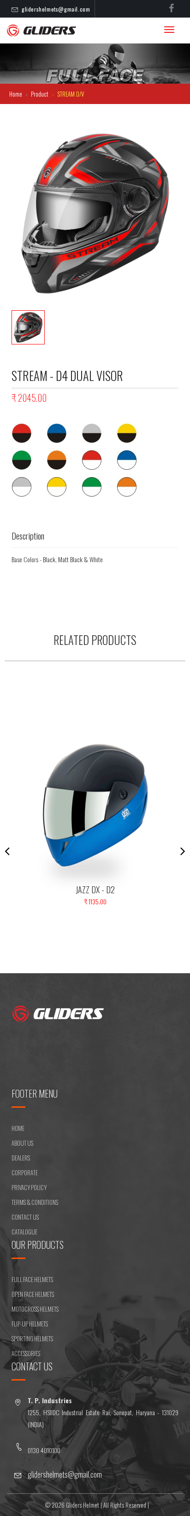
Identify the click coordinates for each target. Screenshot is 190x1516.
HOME (18, 1128)
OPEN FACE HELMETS (33, 1294)
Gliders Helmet (82, 1505)
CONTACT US (25, 1217)
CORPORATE (25, 1172)
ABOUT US (22, 1143)
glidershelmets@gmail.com (56, 9)
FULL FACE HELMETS (32, 1279)
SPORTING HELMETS (32, 1338)
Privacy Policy (29, 1187)
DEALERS (21, 1157)
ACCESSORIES (26, 1353)
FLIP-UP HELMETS (30, 1323)
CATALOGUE (24, 1231)
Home (16, 93)
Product (40, 93)
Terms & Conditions (35, 1202)
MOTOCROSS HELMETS (35, 1309)
